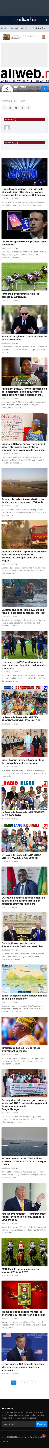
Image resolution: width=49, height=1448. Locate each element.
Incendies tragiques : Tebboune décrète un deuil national (24, 338)
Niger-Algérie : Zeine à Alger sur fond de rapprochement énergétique (23, 762)
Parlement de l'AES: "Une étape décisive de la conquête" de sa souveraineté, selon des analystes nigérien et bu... (24, 391)
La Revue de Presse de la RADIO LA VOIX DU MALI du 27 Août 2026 (21, 856)
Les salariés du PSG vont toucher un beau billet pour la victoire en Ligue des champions (24, 665)
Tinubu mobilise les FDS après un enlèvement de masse (21, 1049)
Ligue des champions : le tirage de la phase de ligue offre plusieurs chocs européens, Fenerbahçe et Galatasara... (24, 192)
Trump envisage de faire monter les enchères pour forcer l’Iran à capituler (23, 1313)
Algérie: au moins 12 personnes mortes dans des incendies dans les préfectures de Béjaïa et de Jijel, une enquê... (24, 556)
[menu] (3, 20)
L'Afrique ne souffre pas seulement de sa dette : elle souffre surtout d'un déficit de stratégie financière (23, 900)
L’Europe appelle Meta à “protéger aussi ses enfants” (24, 243)
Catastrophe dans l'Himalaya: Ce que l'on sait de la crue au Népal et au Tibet (23, 611)
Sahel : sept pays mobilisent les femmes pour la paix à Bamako (24, 997)
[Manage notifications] (44, 1436)
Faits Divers (25, 28)
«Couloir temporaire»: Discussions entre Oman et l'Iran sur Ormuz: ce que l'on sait (24, 1161)
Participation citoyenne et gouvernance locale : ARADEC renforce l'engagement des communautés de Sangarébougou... (24, 1105)
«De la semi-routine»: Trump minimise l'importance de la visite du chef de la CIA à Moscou (24, 1216)
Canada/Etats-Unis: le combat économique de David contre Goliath (22, 945)
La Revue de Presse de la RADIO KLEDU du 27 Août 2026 (24, 814)
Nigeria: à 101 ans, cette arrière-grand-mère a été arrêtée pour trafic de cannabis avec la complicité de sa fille (24, 447)
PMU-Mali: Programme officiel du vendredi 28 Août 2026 (21, 1271)
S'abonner (41, 1424)
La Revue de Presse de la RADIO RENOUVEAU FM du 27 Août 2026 (21, 719)
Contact (5, 1441)
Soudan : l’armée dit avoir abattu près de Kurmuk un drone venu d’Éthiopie (23, 501)
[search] (46, 20)
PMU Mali (14, 28)
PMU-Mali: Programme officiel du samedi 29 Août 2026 (21, 295)
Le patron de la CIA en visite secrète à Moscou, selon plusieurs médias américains (23, 1367)
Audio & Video (39, 28)
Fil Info (4, 28)
